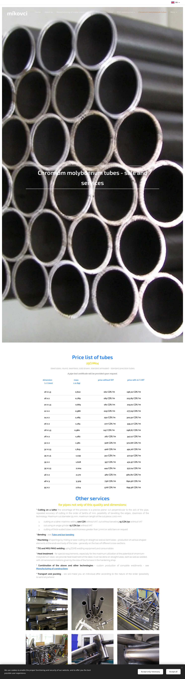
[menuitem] (39, 12)
